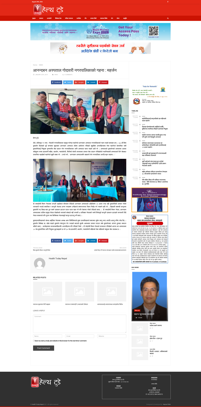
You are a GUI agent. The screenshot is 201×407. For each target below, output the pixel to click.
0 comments (68, 74)
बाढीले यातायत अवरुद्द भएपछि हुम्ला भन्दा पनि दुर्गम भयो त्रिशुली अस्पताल (154, 136)
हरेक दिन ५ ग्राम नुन (156, 338)
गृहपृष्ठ (33, 18)
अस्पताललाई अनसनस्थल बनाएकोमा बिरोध (110, 304)
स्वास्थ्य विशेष (103, 18)
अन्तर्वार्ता (49, 18)
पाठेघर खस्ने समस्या (156, 325)
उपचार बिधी (93, 18)
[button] (168, 18)
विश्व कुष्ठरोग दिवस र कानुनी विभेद (41, 250)
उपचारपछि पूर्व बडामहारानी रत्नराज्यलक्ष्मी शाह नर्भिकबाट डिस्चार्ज (154, 154)
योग (112, 18)
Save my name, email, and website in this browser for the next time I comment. (61, 341)
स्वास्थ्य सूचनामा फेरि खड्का (41, 304)
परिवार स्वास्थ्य (69, 18)
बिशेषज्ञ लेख (58, 18)
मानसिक (79, 18)
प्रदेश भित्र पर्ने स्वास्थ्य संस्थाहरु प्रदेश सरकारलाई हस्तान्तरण (110, 250)
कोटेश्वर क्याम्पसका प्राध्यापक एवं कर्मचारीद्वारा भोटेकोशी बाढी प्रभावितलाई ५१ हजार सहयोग (154, 145)
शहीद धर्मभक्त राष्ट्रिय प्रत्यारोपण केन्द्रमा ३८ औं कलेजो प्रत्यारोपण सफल (154, 172)
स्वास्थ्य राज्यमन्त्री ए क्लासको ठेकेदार (76, 304)
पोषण (118, 18)
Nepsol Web (167, 404)
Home (35, 65)
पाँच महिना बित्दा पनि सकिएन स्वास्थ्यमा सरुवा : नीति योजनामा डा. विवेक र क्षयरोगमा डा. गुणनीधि (155, 182)
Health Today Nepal (58, 258)
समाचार (41, 18)
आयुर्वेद (125, 18)
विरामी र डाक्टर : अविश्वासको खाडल (158, 352)
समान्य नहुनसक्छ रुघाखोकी (144, 314)
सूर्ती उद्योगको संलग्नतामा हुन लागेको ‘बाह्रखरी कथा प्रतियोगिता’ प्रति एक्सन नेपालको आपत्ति (154, 163)
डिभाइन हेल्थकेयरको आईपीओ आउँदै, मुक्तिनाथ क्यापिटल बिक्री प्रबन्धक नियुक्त (155, 128)
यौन (86, 18)
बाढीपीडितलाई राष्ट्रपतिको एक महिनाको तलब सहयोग (154, 119)
